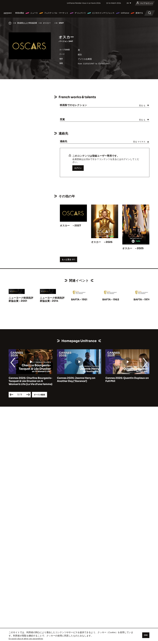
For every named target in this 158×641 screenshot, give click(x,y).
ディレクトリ (80, 13)
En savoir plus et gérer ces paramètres (26, 638)
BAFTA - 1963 (110, 299)
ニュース (34, 13)
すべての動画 (39, 394)
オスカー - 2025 (133, 248)
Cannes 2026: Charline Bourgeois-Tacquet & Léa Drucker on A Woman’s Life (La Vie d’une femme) (30, 381)
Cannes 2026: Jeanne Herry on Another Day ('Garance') (76, 379)
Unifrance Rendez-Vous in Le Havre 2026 (84, 3)
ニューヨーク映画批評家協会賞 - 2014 (52, 299)
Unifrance (125, 13)
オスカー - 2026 (101, 242)
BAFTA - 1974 (142, 299)
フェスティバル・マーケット (56, 13)
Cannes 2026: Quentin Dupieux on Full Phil (127, 379)
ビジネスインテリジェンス (103, 13)
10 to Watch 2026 (113, 3)
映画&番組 (19, 13)
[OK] (146, 635)
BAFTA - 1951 (79, 299)
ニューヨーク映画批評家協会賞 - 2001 (21, 299)
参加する (139, 13)
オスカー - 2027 (70, 225)
